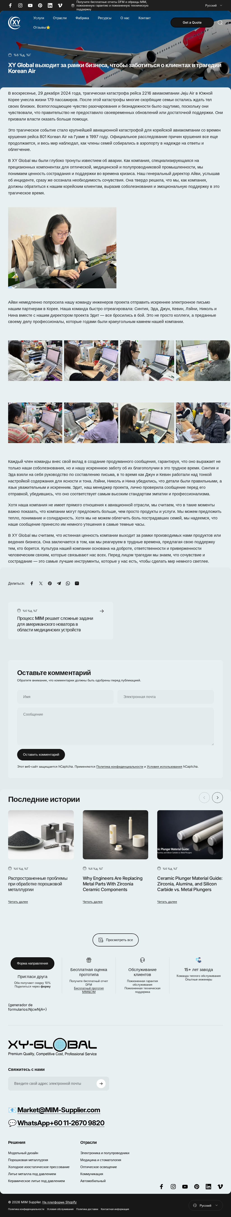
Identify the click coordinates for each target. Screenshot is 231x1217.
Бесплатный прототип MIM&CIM (89, 990)
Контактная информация (115, 1209)
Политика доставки (87, 1209)
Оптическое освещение (98, 1167)
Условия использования (164, 766)
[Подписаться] (101, 1083)
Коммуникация (91, 1174)
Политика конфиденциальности (119, 766)
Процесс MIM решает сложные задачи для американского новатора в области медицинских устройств (55, 624)
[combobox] (214, 5)
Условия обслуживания (60, 1209)
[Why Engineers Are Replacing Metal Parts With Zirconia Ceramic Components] (115, 834)
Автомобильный (93, 1181)
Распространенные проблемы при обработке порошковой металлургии (37, 884)
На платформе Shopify (59, 1202)
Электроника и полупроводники (104, 1153)
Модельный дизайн (23, 1153)
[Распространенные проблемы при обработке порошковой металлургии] (41, 834)
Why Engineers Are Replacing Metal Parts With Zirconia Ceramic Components (112, 884)
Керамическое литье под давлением (36, 1181)
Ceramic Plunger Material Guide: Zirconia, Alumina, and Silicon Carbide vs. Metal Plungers (189, 884)
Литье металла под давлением (32, 1174)
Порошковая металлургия (28, 1160)
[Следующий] (217, 797)
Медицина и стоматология (100, 1160)
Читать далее (18, 901)
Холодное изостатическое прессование (38, 1167)
